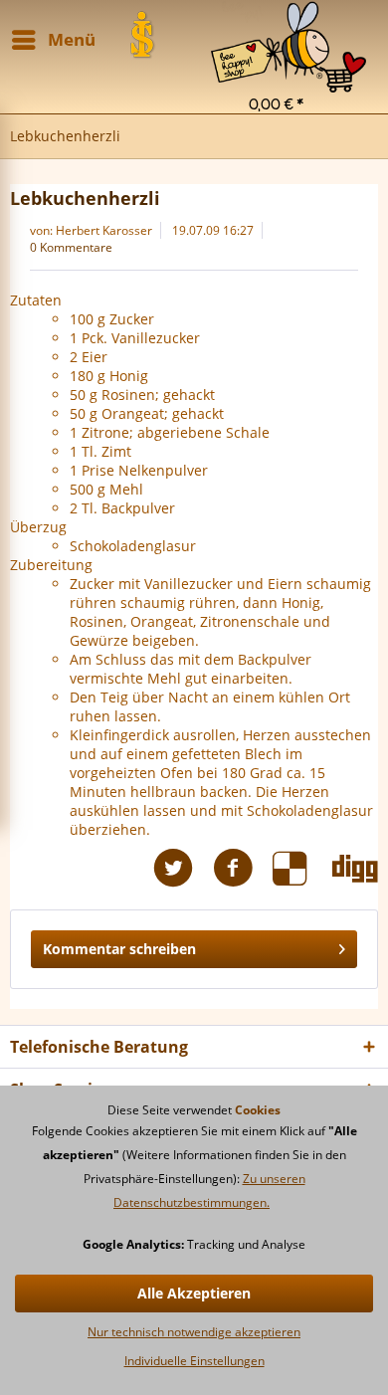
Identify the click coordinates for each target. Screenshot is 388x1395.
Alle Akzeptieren (194, 1293)
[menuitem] (288, 25)
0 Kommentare (71, 247)
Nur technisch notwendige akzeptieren (194, 1331)
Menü (72, 39)
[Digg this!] (355, 868)
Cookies (258, 1109)
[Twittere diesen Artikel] (183, 868)
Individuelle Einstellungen (194, 1360)
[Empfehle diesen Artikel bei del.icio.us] (302, 868)
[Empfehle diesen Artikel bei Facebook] (243, 868)
